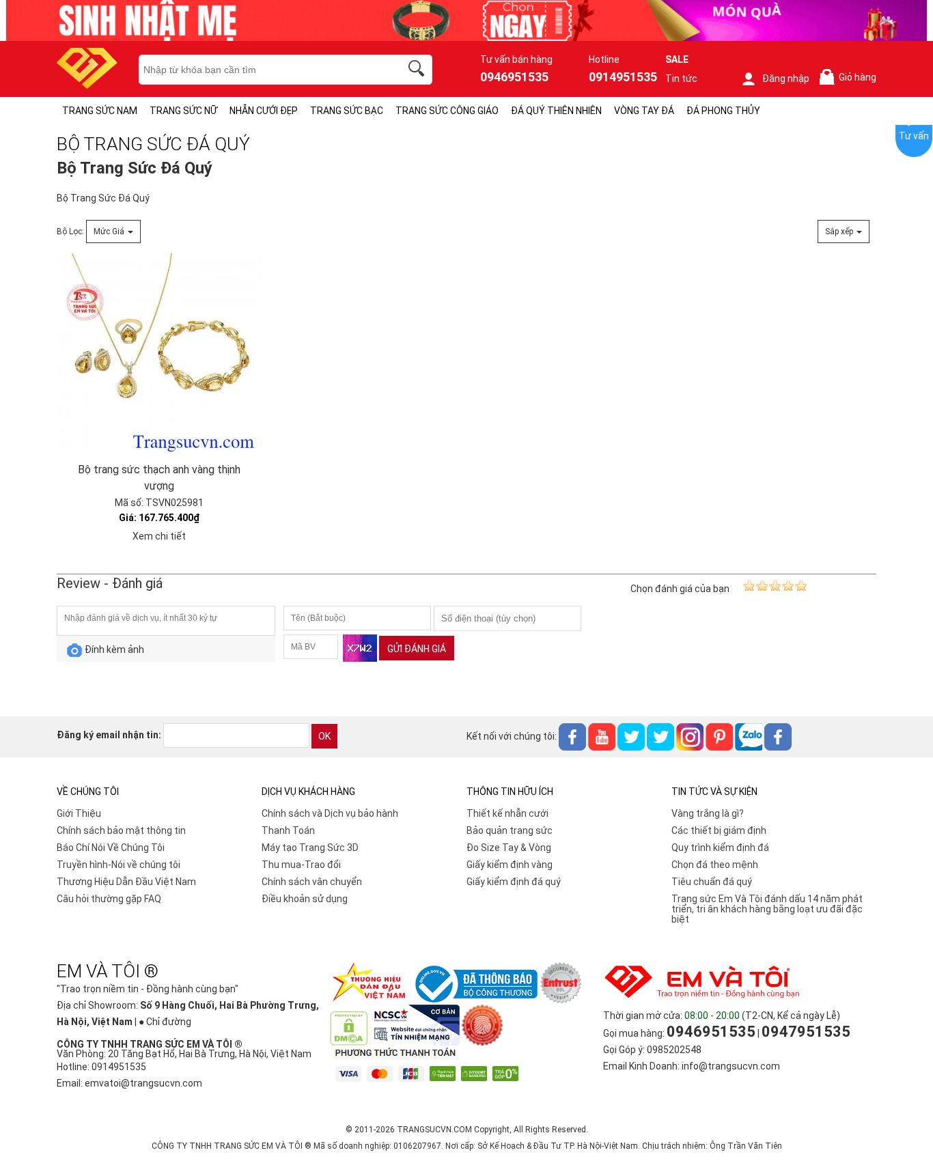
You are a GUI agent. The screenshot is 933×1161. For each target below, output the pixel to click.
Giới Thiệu (79, 813)
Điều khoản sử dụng (305, 898)
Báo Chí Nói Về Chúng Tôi (111, 847)
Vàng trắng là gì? (707, 813)
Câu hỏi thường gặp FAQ (109, 898)
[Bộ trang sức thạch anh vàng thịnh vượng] (159, 355)
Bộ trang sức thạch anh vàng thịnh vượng (159, 477)
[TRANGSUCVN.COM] (87, 84)
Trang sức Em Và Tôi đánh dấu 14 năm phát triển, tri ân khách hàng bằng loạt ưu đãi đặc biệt (767, 909)
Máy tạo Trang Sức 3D (310, 847)
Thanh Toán (288, 830)
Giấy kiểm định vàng (509, 864)
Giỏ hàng (850, 77)
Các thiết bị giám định (718, 830)
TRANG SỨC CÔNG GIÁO (447, 110)
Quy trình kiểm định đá (720, 847)
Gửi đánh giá (416, 648)
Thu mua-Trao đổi (301, 864)
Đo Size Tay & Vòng (508, 847)
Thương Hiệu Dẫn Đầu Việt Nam (126, 881)
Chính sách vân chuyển (312, 881)
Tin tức (681, 78)
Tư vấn (914, 135)
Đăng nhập (785, 78)
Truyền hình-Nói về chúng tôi (118, 864)
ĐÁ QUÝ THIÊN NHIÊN (556, 110)
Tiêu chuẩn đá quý (711, 881)
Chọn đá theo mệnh (714, 864)
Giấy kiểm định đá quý (513, 881)
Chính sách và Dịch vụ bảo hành (330, 813)
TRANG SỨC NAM (99, 110)
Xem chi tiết (159, 536)
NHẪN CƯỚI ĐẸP (263, 110)
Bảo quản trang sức (509, 830)
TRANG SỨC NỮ (183, 110)
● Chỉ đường (165, 1021)
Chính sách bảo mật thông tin (121, 830)
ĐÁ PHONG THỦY (723, 110)
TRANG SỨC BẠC (346, 110)
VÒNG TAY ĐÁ (644, 110)
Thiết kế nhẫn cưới (507, 813)
